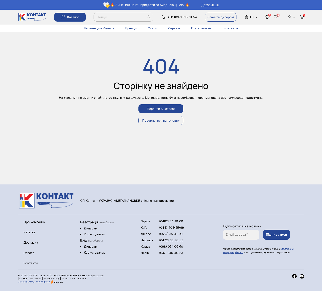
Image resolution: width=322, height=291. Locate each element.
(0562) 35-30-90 (171, 234)
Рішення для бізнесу (99, 28)
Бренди (131, 28)
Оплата (28, 253)
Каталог (73, 17)
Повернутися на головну (161, 120)
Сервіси (174, 28)
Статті (152, 28)
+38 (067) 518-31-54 (182, 17)
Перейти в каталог (161, 109)
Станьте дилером (220, 17)
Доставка (30, 242)
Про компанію (201, 28)
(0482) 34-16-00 (171, 221)
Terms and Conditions (74, 278)
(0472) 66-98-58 (171, 240)
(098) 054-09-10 (171, 246)
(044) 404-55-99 (171, 227)
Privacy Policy (51, 278)
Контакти (231, 28)
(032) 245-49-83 (171, 253)
